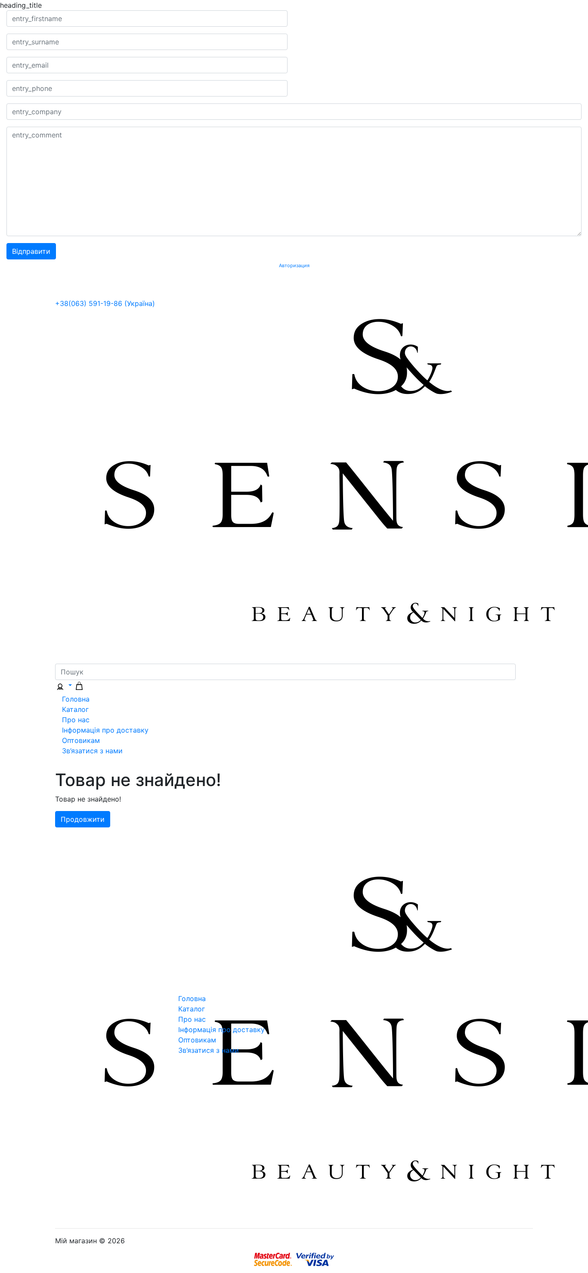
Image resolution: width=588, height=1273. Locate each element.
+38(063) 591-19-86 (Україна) (105, 303)
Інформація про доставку (105, 730)
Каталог (75, 709)
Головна (76, 699)
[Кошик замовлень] (79, 685)
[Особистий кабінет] (63, 685)
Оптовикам (81, 740)
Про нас (76, 719)
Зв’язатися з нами (92, 750)
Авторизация (294, 265)
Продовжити (83, 819)
